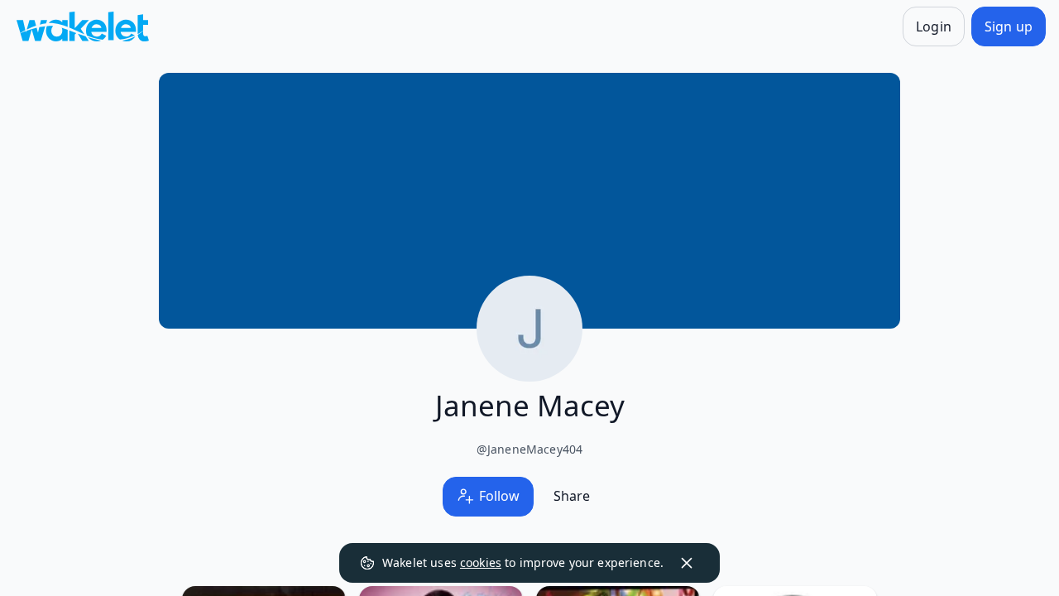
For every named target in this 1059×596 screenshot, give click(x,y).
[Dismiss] (686, 563)
